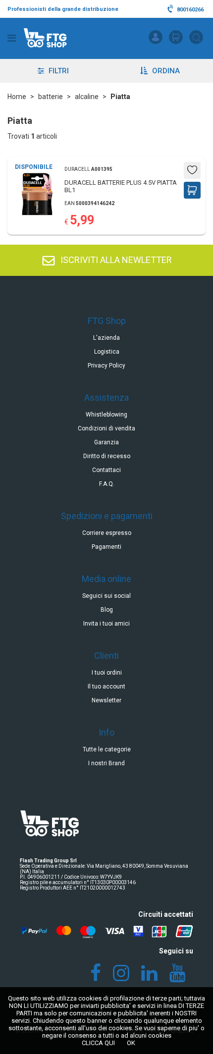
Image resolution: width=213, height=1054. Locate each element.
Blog (107, 609)
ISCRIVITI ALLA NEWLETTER (115, 260)
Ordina (165, 70)
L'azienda (106, 337)
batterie (50, 97)
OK (131, 1043)
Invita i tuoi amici (106, 623)
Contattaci (106, 470)
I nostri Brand (106, 763)
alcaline (87, 97)
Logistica (106, 351)
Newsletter (106, 700)
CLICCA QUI (98, 1043)
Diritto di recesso (106, 456)
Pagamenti (106, 546)
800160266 (189, 9)
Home (16, 97)
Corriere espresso (106, 532)
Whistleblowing (106, 414)
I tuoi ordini (107, 672)
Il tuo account (106, 686)
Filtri (58, 70)
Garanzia (106, 442)
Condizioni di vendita (106, 428)
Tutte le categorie (107, 749)
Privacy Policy (106, 365)
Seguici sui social (106, 595)
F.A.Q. (106, 483)
